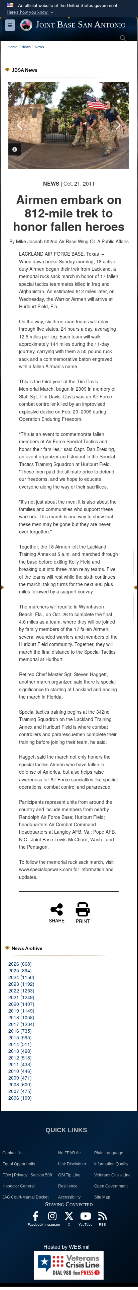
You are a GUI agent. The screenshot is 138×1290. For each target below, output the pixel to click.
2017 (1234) (21, 1024)
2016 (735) (20, 1030)
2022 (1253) (21, 990)
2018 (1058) (21, 1017)
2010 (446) (20, 1071)
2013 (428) (20, 1050)
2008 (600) (20, 1084)
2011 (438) (20, 1064)
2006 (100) (20, 1097)
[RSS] (102, 1218)
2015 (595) (20, 1037)
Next (117, 125)
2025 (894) (20, 970)
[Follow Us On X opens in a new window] (68, 1218)
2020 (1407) (21, 1004)
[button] (31, 12)
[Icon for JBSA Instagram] (52, 1218)
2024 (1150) (21, 977)
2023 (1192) (21, 983)
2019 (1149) (21, 1010)
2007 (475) (20, 1091)
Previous (20, 125)
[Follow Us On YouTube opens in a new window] (85, 1218)
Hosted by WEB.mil (66, 1247)
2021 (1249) (21, 997)
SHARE (56, 920)
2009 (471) (20, 1077)
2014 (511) (20, 1044)
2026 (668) (20, 963)
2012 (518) (20, 1057)
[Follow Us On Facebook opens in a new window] (35, 1218)
